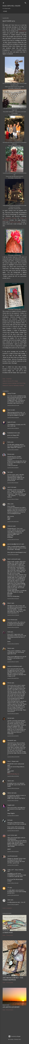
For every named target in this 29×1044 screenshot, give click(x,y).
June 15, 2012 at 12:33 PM (13, 643)
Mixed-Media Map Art (13, 774)
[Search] (25, 2)
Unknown (10, 526)
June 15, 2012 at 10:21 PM (13, 776)
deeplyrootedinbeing (13, 666)
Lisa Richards (11, 856)
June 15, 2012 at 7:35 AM (12, 499)
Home (5, 11)
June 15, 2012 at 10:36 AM (13, 615)
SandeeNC (10, 740)
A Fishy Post (8, 932)
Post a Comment (7, 908)
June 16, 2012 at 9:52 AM (13, 851)
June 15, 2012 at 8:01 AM (13, 521)
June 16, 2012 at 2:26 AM (13, 815)
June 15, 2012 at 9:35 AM (12, 554)
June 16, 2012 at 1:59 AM (12, 800)
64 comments (9, 982)
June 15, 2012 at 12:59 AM (13, 428)
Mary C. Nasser (11, 761)
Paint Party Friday (15, 222)
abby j (9, 504)
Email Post (9, 378)
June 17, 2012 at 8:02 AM (13, 895)
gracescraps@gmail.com (14, 544)
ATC (13, 381)
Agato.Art (10, 422)
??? (8, 887)
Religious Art (6, 385)
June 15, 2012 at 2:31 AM (12, 437)
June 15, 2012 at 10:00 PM (13, 756)
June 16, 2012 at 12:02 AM (13, 788)
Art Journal (8, 381)
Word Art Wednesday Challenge (16, 385)
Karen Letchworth (12, 559)
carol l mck (10, 487)
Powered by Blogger (16, 1036)
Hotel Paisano (22, 31)
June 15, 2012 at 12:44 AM (13, 405)
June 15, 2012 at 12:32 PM (13, 627)
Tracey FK (10, 393)
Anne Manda (11, 619)
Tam (8, 472)
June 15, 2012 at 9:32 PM (13, 736)
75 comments (9, 935)
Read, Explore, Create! (11, 6)
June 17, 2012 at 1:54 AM (12, 883)
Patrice (9, 648)
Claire (8, 900)
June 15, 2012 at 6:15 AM (12, 482)
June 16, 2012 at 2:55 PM (12, 865)
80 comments (9, 1009)
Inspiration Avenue (10, 218)
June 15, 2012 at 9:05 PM (13, 713)
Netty (9, 442)
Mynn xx (9, 410)
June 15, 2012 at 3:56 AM (12, 467)
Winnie (9, 683)
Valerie (9, 781)
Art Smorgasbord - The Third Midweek (13, 979)
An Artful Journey (11, 1007)
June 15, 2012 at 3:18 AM (12, 449)
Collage (16, 381)
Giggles (9, 805)
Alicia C (9, 603)
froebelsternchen (12, 433)
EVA (8, 820)
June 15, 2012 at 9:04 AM (13, 539)
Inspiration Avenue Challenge (9, 383)
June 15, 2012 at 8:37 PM (13, 678)
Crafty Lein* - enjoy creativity (15, 869)
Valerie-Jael (10, 793)
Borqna (9, 454)
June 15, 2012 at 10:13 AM (13, 598)
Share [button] (4, 378)
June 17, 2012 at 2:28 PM (13, 904)
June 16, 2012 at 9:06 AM (13, 830)
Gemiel (9, 718)
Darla (8, 632)
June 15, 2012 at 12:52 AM (13, 417)
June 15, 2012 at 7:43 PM (13, 661)
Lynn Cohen (10, 835)
